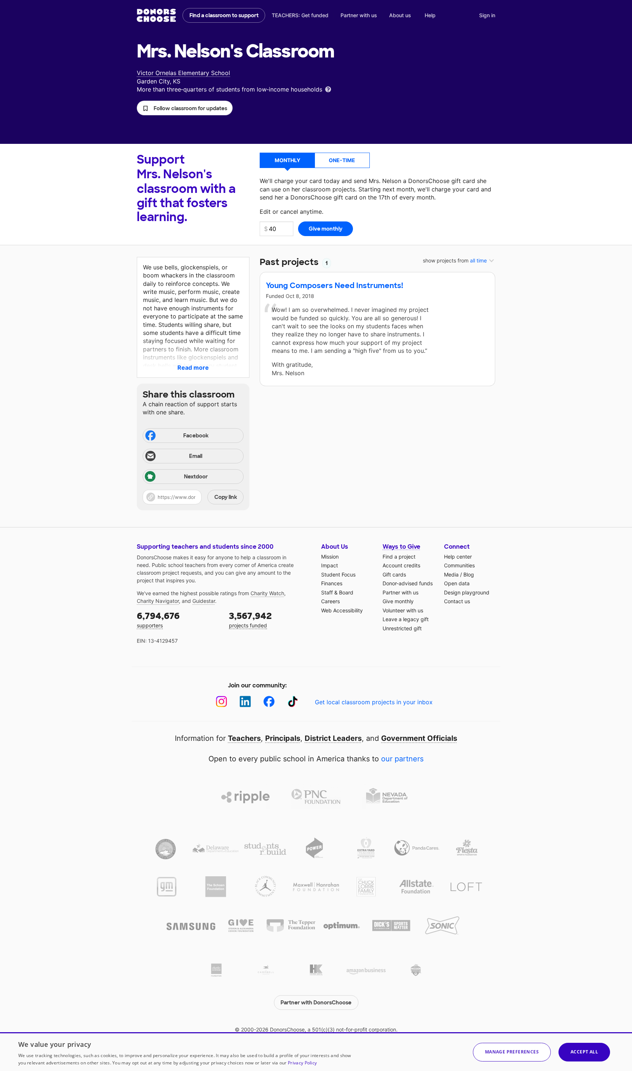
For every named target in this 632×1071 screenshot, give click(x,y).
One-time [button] (342, 160)
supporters (158, 619)
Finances (331, 583)
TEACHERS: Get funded (300, 15)
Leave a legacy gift (406, 619)
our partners (402, 758)
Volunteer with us (403, 610)
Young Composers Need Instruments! (334, 285)
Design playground (466, 592)
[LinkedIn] (245, 701)
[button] (185, 108)
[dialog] (316, 1051)
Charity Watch (267, 593)
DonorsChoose (156, 15)
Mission (330, 556)
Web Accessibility (342, 610)
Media (451, 574)
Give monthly (398, 601)
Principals (282, 738)
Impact (329, 565)
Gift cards (394, 574)
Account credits (401, 565)
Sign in (487, 15)
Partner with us (359, 15)
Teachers (244, 738)
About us (400, 15)
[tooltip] (328, 89)
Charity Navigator (158, 601)
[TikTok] (292, 701)
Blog (468, 574)
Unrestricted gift (402, 628)
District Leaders (333, 738)
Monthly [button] (287, 160)
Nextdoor (196, 476)
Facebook (195, 435)
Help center (458, 556)
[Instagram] (221, 701)
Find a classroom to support (224, 15)
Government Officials (419, 738)
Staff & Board (337, 592)
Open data (457, 583)
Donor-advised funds (408, 583)
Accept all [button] (584, 1052)
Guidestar (203, 601)
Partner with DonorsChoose (316, 1002)
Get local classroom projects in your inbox (374, 702)
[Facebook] (269, 701)
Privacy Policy (302, 1063)
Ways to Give (401, 547)
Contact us (457, 601)
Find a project (399, 556)
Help (430, 15)
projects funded (250, 619)
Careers (330, 601)
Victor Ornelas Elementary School (183, 72)
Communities (459, 565)
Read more (193, 367)
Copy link (225, 497)
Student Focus (338, 574)
